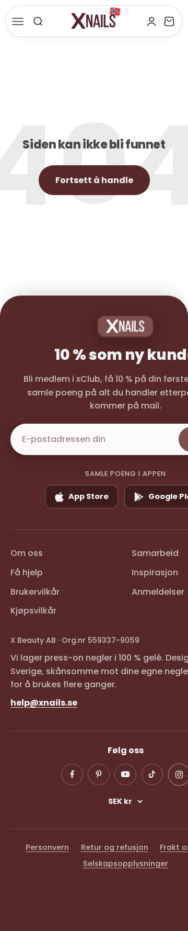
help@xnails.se (43, 703)
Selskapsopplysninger (125, 863)
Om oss (26, 553)
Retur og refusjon (114, 847)
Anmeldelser (158, 592)
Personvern (47, 847)
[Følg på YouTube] (125, 775)
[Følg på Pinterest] (99, 775)
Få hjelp (26, 572)
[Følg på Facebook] (72, 775)
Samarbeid (155, 553)
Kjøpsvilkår (33, 611)
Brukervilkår (35, 592)
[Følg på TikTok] (152, 775)
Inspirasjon (155, 572)
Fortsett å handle (94, 180)
